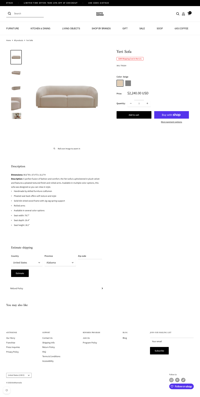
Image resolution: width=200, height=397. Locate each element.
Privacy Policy (12, 351)
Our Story (10, 338)
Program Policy (90, 342)
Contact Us (47, 338)
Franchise (10, 342)
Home (8, 40)
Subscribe (159, 350)
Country (15, 256)
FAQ (44, 351)
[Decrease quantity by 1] (131, 103)
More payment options (171, 121)
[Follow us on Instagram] (171, 380)
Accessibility (47, 361)
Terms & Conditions (51, 356)
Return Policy (48, 347)
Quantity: (121, 103)
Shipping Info (48, 342)
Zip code (82, 256)
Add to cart (134, 114)
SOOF (160, 28)
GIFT (125, 28)
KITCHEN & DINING (40, 28)
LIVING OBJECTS (71, 28)
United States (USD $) (16, 375)
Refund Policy (16, 288)
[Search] (10, 13)
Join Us (86, 338)
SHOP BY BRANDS (101, 28)
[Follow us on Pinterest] (177, 380)
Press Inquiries (13, 347)
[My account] (183, 13)
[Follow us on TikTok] (183, 380)
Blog (125, 338)
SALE (142, 28)
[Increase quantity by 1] (147, 103)
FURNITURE (12, 28)
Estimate (20, 273)
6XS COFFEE (181, 28)
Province (49, 256)
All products (18, 40)
